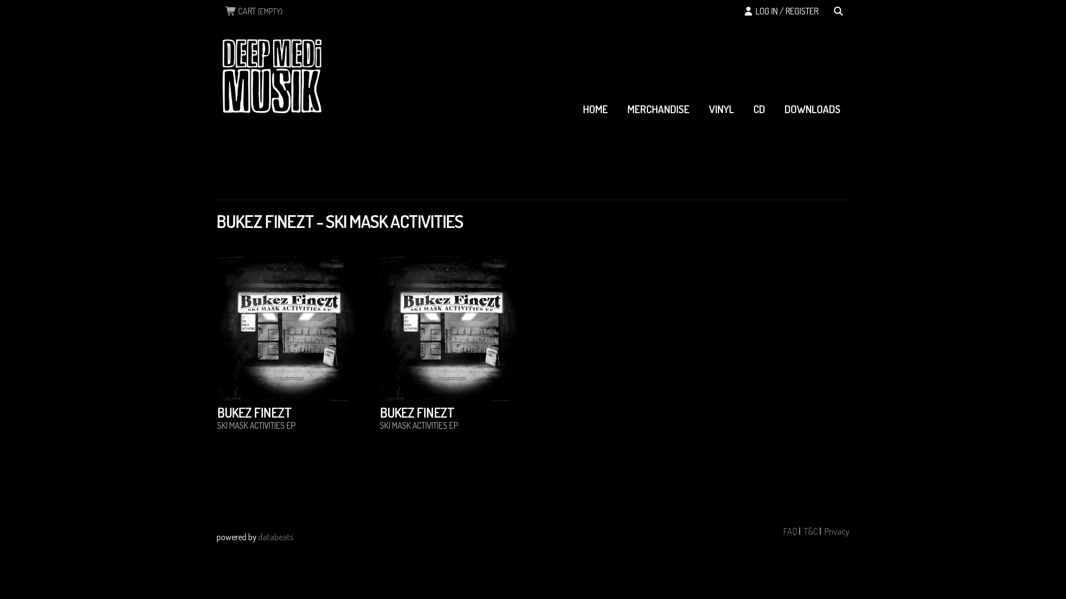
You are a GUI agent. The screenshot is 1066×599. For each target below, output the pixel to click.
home (595, 109)
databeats (275, 536)
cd (759, 109)
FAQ (790, 531)
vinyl (721, 109)
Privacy (836, 531)
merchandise (658, 109)
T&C (811, 531)
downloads (813, 109)
